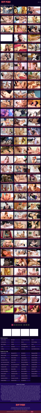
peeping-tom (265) (14, 378)
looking (2, 348)
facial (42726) (13, 380)
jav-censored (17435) (5, 362)
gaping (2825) (23, 357)
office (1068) (13, 357)
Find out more (28, 411)
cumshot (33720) (14, 366)
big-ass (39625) (34, 371)
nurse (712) (13, 362)
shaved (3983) (24, 373)
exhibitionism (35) (14, 373)
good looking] (34, 342)
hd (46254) (23, 353)
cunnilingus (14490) (24, 364)
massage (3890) (34, 353)
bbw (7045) (3, 357)
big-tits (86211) (24, 371)
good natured (23, 344)
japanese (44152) (4, 378)
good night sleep (24, 346)
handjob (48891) (34, 357)
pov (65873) (23, 380)
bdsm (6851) (13, 369)
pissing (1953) (34, 373)
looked (12, 344)
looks (2, 346)
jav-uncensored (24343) (15, 364)
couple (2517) (23, 366)
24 (24, 324)
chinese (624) (3, 353)
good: (33, 339)
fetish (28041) (3, 380)
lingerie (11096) (34, 355)
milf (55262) (3, 375)
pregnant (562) (3, 366)
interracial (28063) (14, 355)
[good (22, 342)
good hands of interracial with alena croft (36, 348)
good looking (3, 339)
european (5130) (34, 375)
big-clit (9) (13, 375)
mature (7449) (3, 355)
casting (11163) (14, 371)
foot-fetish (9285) (4, 371)
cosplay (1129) (34, 366)
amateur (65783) (24, 375)
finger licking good (14, 348)
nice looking (3, 344)
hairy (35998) (23, 369)
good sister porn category (25, 339)
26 (28, 324)
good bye (23, 348)
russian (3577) (13, 353)
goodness (13, 346)
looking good (3, 342)
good (33, 344)
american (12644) (4, 369)
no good (12, 339)
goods (12, 342)
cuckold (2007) (34, 364)
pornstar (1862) (34, 362)
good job (33, 346)
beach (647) (34, 369)
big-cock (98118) (24, 362)
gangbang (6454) (24, 378)
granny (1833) (3, 373)
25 (26, 324)
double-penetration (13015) (5, 364)
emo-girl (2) (23, 355)
